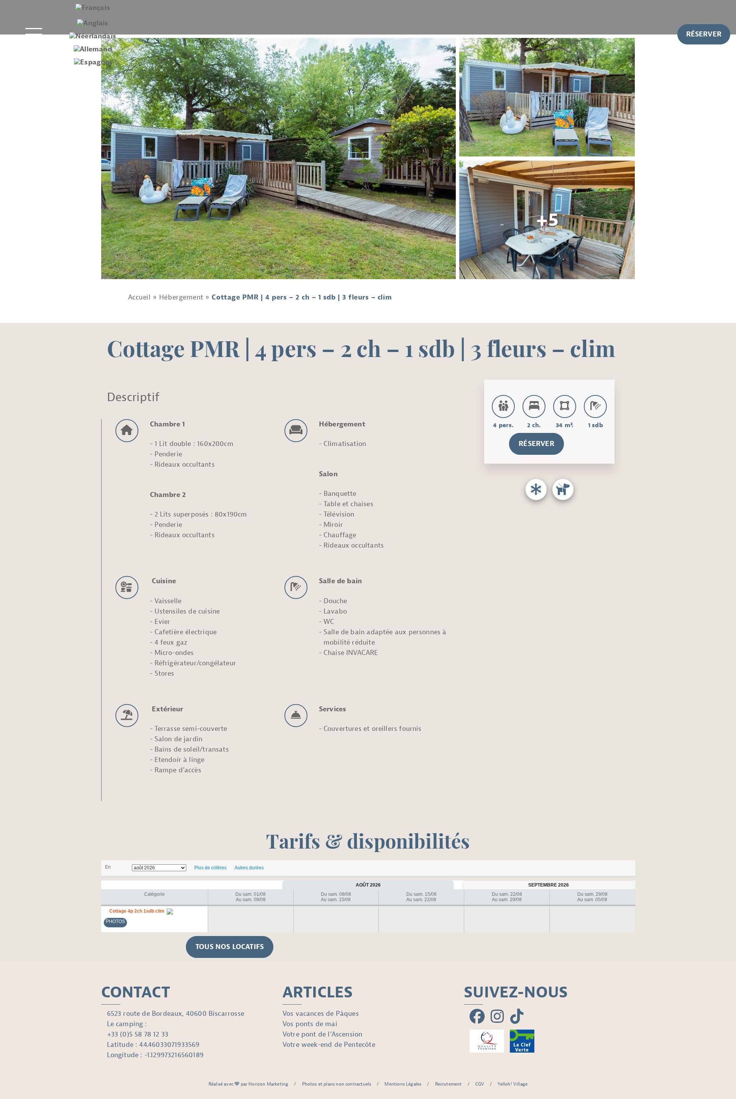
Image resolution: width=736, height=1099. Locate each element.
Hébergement (181, 297)
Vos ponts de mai (310, 1024)
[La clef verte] (522, 1041)
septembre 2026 (548, 885)
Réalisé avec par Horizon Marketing (249, 1084)
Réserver (536, 443)
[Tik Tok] (517, 1017)
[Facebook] (477, 1017)
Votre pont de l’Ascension (323, 1034)
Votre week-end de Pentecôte (329, 1044)
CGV (480, 1084)
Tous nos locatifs (230, 947)
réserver (703, 34)
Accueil (139, 297)
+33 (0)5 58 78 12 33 (138, 1034)
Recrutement (448, 1084)
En (108, 867)
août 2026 (368, 885)
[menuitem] (93, 8)
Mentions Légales (402, 1084)
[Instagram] (497, 1017)
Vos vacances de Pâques (321, 1013)
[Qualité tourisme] (487, 1041)
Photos (115, 921)
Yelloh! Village (512, 1084)
